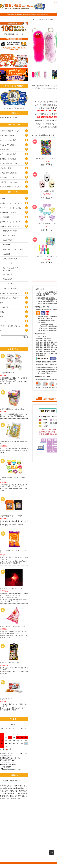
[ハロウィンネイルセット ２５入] (14, 651)
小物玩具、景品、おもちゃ (46, 19)
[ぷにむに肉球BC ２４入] (14, 361)
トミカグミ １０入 (6, 699)
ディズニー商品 (5, 168)
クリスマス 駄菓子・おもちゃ (10, 187)
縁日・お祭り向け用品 (8, 154)
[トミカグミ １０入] (14, 688)
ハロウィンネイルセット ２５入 (10, 662)
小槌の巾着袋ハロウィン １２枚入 (11, 516)
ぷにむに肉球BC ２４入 (8, 373)
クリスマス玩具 (8, 284)
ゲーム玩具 (7, 245)
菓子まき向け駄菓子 (7, 136)
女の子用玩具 (7, 240)
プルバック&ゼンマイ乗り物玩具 (10, 269)
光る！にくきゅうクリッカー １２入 (12, 588)
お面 (1, 303)
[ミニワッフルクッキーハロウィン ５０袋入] (14, 539)
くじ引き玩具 (5, 217)
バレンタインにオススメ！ (9, 177)
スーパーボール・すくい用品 (10, 208)
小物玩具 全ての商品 (10, 231)
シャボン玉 (4, 307)
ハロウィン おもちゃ (10, 288)
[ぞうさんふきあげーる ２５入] (46, 212)
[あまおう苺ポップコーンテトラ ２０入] (14, 615)
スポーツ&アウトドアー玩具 (13, 249)
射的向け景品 (5, 149)
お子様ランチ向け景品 (8, 159)
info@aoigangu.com (13, 769)
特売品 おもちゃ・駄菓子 (9, 298)
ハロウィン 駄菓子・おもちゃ (10, 131)
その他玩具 (7, 254)
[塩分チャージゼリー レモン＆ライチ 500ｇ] (14, 430)
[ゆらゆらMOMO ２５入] (46, 180)
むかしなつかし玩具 (10, 259)
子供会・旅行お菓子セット (9, 173)
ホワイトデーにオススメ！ (9, 182)
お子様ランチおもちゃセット (10, 293)
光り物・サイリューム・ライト (11, 203)
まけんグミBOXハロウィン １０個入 (12, 409)
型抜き (2, 312)
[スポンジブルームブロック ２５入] (46, 147)
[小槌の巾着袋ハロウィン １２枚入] (14, 505)
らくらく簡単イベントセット (10, 163)
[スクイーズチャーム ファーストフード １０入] (14, 466)
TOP (33, 19)
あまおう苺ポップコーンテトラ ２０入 (12, 626)
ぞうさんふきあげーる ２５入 (46, 223)
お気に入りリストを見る (8, 118)
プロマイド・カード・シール (10, 222)
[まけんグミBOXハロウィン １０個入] (14, 398)
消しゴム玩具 (7, 279)
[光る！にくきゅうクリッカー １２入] (14, 577)
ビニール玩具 (7, 263)
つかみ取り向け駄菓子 (8, 145)
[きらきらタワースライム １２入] (46, 245)
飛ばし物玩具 (7, 274)
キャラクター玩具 (9, 235)
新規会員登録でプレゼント (13, 34)
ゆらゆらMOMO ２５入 (46, 191)
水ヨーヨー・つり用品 (8, 212)
